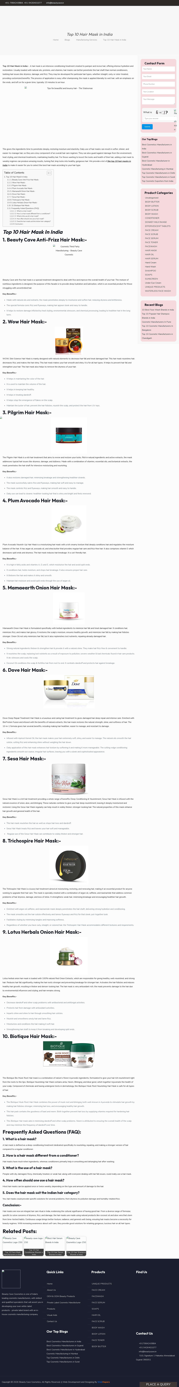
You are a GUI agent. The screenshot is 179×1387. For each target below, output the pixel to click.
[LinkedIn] (172, 3)
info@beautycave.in (55, 2)
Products (51, 1308)
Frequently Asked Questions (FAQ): (25, 208)
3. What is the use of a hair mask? (27, 216)
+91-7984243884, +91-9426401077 (23, 2)
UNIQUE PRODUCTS (102, 1283)
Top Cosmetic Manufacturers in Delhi (158, 173)
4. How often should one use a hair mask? (29, 219)
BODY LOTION (98, 1334)
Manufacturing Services (86, 39)
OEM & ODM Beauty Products (61, 1296)
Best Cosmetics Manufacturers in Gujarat (65, 1345)
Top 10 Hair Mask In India (16, 176)
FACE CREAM (98, 1290)
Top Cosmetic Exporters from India (157, 181)
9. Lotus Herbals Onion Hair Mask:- (24, 202)
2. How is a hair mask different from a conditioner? (32, 214)
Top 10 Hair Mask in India (114, 39)
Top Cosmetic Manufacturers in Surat (158, 177)
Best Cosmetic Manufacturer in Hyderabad (66, 1349)
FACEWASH (98, 1296)
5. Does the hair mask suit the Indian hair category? (33, 221)
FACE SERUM (98, 1302)
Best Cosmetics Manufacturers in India (64, 1341)
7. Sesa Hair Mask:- (18, 197)
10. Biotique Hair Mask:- (20, 205)
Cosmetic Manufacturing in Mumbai (157, 169)
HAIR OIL (96, 1315)
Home (56, 39)
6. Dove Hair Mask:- (18, 194)
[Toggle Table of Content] (48, 173)
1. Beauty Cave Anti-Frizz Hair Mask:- (24, 180)
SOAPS (95, 1308)
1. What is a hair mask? (23, 211)
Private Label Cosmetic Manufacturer (63, 1302)
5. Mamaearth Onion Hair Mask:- (22, 191)
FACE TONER (98, 1340)
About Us (51, 1290)
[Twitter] (168, 3)
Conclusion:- (19, 224)
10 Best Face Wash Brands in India (158, 309)
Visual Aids (52, 1315)
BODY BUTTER (99, 1346)
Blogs (67, 39)
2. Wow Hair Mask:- (18, 182)
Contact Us (52, 1321)
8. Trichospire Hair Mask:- (20, 200)
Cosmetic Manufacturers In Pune (156, 322)
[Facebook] (165, 3)
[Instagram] (175, 3)
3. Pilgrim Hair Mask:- (18, 185)
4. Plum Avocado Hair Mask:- (21, 188)
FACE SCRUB (98, 1321)
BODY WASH (98, 1327)
